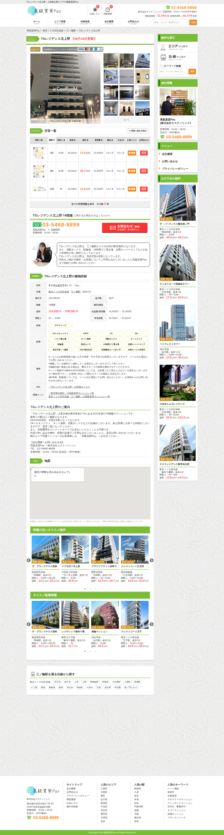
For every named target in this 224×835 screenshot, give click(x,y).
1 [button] (85, 589)
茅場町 (137, 681)
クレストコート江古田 (132, 566)
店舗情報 (55, 229)
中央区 (104, 806)
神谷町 (80, 687)
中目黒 (117, 687)
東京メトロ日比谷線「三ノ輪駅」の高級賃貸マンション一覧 (79, 396)
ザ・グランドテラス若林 (44, 566)
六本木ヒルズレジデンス (172, 404)
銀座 (61, 687)
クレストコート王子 (131, 631)
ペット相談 (173, 788)
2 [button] (90, 589)
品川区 (104, 799)
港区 (103, 795)
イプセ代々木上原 (71, 566)
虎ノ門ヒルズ (130, 687)
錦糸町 (137, 788)
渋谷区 (104, 810)
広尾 (99, 687)
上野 (84, 681)
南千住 (67, 681)
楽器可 (170, 792)
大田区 (104, 817)
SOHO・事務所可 (176, 806)
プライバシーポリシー (77, 795)
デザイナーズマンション (179, 799)
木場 (136, 799)
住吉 (136, 795)
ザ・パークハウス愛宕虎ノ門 (174, 224)
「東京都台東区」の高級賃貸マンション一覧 (71, 393)
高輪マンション (99, 631)
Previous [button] (28, 560)
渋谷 (136, 803)
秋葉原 (105, 681)
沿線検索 (85, 22)
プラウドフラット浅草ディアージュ (105, 566)
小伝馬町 (116, 681)
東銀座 (52, 687)
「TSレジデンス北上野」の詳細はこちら (69, 386)
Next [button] (151, 560)
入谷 (76, 681)
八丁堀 (34, 687)
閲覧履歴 (108, 10)
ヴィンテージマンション (179, 803)
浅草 (136, 821)
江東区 (104, 788)
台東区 (58, 285)
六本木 (90, 687)
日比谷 (70, 687)
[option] (46, 559)
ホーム (36, 22)
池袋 (136, 810)
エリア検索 (60, 22)
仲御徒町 (94, 681)
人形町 (127, 681)
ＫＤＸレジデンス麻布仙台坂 (174, 464)
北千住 (57, 681)
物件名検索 (72, 806)
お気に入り (94, 10)
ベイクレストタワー (170, 344)
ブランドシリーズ (176, 817)
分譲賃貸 (172, 795)
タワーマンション (176, 810)
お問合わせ (133, 22)
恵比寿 (107, 687)
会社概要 (109, 22)
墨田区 (104, 813)
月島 (136, 813)
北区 (103, 821)
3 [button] (95, 589)
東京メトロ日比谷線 (58, 291)
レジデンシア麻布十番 (73, 631)
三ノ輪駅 (75, 291)
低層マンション (175, 813)
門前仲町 (138, 806)
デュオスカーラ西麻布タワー (174, 284)
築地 (43, 687)
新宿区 (104, 803)
